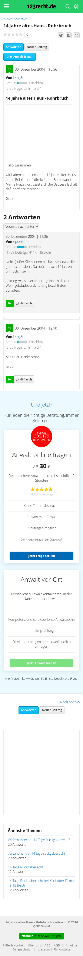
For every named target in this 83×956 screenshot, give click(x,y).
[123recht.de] (41, 6)
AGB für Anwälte (65, 945)
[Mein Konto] (76, 7)
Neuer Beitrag (37, 47)
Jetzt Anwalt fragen (19, 56)
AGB (47, 945)
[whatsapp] (77, 35)
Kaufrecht (21, 18)
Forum (8, 18)
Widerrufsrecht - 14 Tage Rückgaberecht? (39, 840)
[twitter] (61, 35)
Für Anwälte (61, 949)
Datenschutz (21, 949)
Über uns (34, 945)
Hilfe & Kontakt (13, 945)
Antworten (13, 47)
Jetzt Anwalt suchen (41, 663)
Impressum (42, 949)
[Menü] (6, 6)
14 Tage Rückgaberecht (25, 867)
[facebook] (69, 35)
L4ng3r (18, 78)
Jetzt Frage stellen (41, 556)
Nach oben (68, 702)
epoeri (18, 241)
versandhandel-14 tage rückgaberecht (36, 853)
